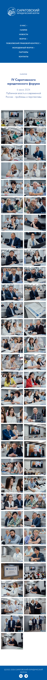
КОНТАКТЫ (23, 57)
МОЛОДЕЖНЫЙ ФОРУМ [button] (22, 48)
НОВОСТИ (23, 34)
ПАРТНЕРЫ (23, 52)
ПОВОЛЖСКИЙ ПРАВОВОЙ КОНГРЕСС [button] (23, 43)
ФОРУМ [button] (22, 39)
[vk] (21, 676)
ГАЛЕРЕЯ (23, 30)
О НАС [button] (23, 25)
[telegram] (26, 676)
